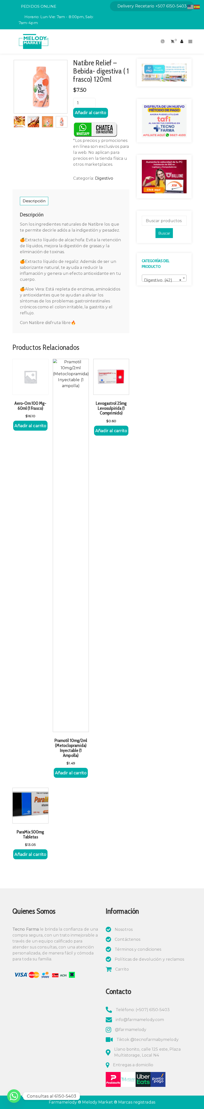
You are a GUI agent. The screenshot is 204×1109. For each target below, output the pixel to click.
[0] (172, 41)
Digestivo (104, 178)
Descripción (34, 201)
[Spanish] (197, 6)
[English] (190, 6)
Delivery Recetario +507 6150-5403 (152, 6)
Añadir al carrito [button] (30, 425)
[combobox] (164, 278)
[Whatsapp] (14, 1096)
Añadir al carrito (90, 112)
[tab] (34, 201)
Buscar (164, 233)
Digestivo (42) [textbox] (162, 280)
